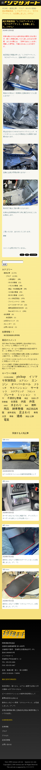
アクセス (5, 735)
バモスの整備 (13, 286)
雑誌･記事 (30, 416)
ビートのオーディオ (15, 305)
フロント (31, 391)
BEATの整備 (31, 8)
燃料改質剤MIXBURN (16, 308)
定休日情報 (6, 740)
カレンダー (8, 324)
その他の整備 (13, 292)
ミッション (24, 394)
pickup (22, 254)
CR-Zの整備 (12, 282)
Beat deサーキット (14, 311)
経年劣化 (12, 412)
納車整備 (17, 408)
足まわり (24, 412)
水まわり (16, 405)
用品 (6, 408)
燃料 (33, 405)
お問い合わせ (8, 327)
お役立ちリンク (9, 321)
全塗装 (14, 401)
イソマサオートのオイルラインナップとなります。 (20, 359)
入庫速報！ (12, 279)
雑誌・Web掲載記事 (15, 289)
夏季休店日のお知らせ (10, 698)
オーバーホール (21, 384)
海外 (26, 405)
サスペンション (18, 387)
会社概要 (7, 314)
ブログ (21, 8)
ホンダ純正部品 (13, 298)
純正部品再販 (33, 254)
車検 (11, 416)
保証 (26, 398)
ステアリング (17, 391)
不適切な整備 (14, 398)
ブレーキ (9, 394)
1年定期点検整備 (8, 377)
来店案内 (9, 317)
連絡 (19, 416)
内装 (27, 254)
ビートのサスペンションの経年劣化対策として (19, 474)
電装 (6, 419)
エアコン (23, 380)
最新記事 (13, 8)
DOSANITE (30, 767)
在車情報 (5, 727)
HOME (5, 8)
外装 (32, 401)
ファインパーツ (13, 301)
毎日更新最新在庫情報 (12, 335)
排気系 (6, 405)
